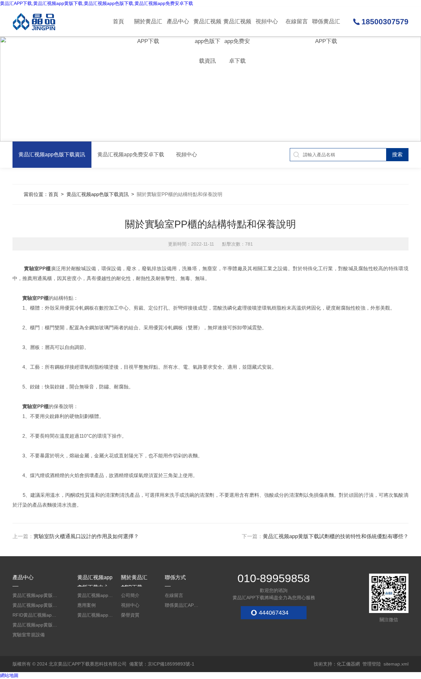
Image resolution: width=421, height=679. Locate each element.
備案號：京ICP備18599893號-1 (161, 664)
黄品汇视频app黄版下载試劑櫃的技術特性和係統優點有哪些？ (336, 536)
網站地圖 (9, 675)
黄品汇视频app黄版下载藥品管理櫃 (35, 605)
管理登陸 (371, 664)
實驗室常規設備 (28, 634)
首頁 (118, 21)
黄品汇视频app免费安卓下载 (237, 27)
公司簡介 (130, 595)
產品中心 (178, 21)
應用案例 (86, 605)
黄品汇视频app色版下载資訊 (207, 27)
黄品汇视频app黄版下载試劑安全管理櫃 (35, 595)
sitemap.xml (396, 664)
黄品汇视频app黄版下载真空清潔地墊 (35, 624)
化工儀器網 (348, 664)
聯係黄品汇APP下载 (326, 27)
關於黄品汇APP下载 (148, 27)
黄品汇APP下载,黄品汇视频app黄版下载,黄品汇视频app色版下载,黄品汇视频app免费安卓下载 (96, 3)
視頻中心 (267, 21)
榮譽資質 (130, 615)
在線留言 (296, 21)
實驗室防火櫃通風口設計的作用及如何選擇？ (86, 536)
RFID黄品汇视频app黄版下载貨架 (35, 615)
